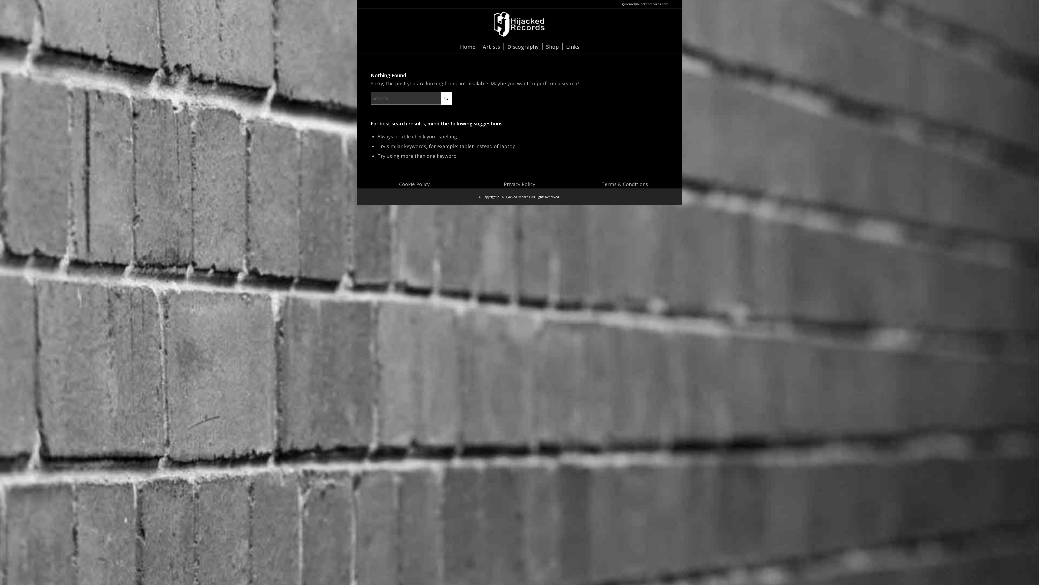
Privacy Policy (519, 184)
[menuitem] (467, 47)
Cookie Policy (414, 184)
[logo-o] (519, 24)
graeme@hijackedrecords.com (645, 4)
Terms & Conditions (624, 184)
